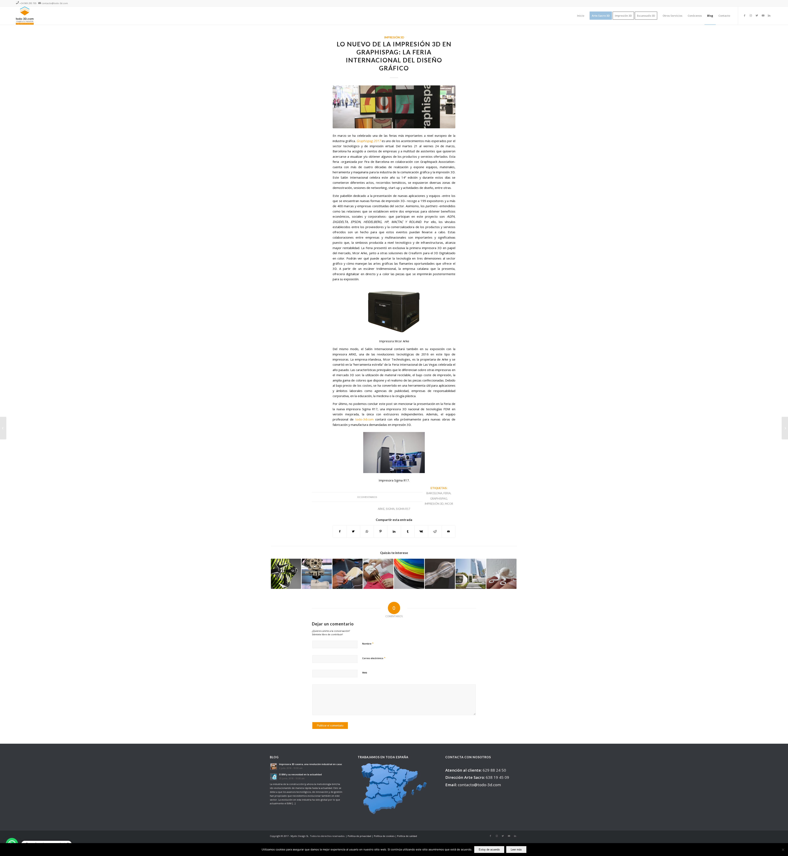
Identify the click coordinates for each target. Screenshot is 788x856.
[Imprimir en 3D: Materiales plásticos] (409, 574)
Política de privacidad (359, 836)
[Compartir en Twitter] (353, 531)
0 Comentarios (367, 497)
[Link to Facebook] (744, 15)
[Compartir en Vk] (421, 531)
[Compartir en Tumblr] (407, 531)
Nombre (367, 643)
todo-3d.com (364, 419)
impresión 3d (434, 503)
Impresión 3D (394, 37)
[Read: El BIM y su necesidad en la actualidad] (273, 776)
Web (364, 672)
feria (447, 493)
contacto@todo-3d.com (55, 3)
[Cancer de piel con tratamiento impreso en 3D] (378, 574)
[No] (783, 850)
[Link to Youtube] (763, 15)
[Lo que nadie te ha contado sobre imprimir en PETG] (440, 574)
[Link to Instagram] (751, 15)
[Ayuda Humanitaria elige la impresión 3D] (347, 574)
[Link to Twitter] (757, 15)
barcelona (434, 493)
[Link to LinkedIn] (769, 15)
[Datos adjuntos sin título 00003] (394, 106)
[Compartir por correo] (448, 531)
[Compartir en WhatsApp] (366, 531)
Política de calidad (407, 836)
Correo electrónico (373, 658)
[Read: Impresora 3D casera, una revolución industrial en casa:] (273, 766)
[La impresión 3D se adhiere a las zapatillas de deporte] (286, 574)
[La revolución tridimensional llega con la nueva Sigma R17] (785, 428)
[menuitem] (580, 16)
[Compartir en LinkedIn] (394, 531)
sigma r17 (403, 508)
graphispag (438, 498)
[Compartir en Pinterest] (380, 531)
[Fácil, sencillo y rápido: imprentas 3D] (317, 574)
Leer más (516, 849)
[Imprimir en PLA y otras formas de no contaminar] (501, 574)
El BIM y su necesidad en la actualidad (300, 774)
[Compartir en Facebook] (339, 531)
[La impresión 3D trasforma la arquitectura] (471, 574)
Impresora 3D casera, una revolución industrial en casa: (310, 764)
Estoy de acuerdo (489, 849)
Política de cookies (384, 836)
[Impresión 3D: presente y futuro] (3, 428)
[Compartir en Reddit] (435, 531)
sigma (390, 508)
